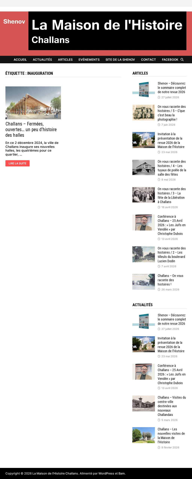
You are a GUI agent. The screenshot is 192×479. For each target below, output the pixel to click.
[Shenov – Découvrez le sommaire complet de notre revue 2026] (143, 83)
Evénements (89, 59)
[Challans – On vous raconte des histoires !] (143, 275)
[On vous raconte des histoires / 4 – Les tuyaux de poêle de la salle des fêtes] (143, 161)
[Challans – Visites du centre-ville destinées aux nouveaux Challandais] (143, 397)
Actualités (42, 59)
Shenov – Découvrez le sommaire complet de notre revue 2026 (172, 87)
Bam (121, 473)
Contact (148, 59)
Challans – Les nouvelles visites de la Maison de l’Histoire (171, 435)
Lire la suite (17, 163)
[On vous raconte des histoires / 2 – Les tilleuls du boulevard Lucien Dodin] (143, 248)
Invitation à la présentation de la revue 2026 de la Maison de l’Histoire (171, 140)
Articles (65, 59)
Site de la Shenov (120, 59)
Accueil (20, 59)
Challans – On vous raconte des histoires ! (170, 280)
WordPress (106, 473)
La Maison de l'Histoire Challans (55, 473)
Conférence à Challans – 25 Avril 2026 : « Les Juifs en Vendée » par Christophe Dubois (172, 225)
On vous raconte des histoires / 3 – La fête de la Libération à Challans (172, 195)
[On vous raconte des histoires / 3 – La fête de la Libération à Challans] (143, 189)
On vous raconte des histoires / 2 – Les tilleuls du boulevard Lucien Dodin (172, 254)
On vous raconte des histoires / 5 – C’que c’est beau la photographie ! (172, 113)
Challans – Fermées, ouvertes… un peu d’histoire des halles (31, 129)
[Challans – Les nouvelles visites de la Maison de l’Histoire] (143, 429)
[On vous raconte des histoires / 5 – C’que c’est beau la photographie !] (143, 106)
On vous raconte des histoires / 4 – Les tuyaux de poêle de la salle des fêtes (172, 167)
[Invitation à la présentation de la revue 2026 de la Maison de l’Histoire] (143, 134)
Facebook (170, 59)
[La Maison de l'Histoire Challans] (96, 33)
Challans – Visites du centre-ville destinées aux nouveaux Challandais (172, 405)
